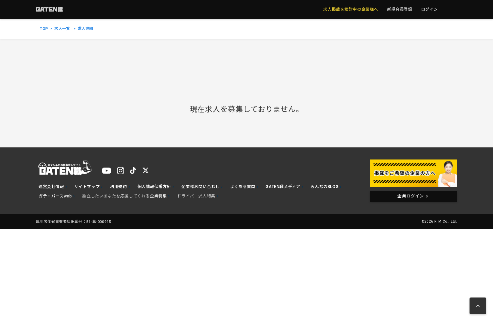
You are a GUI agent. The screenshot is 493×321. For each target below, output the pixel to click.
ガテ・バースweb (55, 196)
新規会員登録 (400, 9)
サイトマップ (87, 186)
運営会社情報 (51, 186)
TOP (44, 29)
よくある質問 (243, 186)
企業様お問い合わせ (200, 186)
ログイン (429, 9)
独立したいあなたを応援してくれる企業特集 (124, 196)
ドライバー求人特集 (196, 196)
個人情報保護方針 (154, 186)
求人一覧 (62, 29)
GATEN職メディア (283, 186)
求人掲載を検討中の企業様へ (350, 9)
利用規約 (118, 186)
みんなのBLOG (324, 186)
